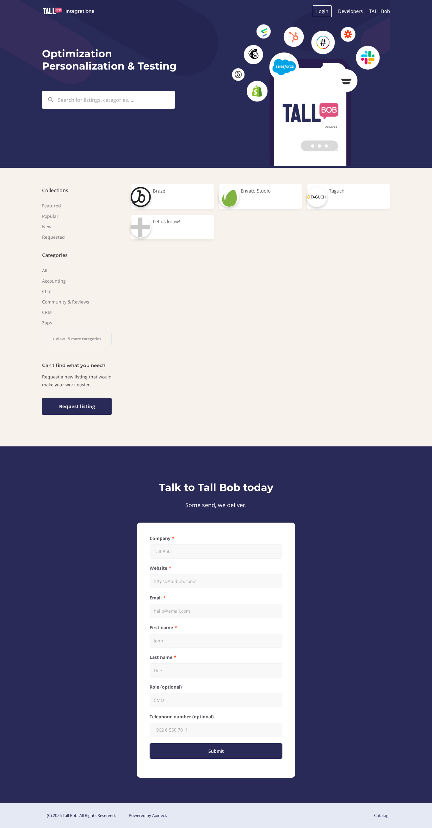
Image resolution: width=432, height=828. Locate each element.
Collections (55, 190)
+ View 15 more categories (76, 338)
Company (160, 538)
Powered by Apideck (148, 815)
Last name (161, 657)
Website (158, 568)
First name (161, 627)
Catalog (381, 815)
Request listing (77, 406)
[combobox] (108, 100)
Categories (55, 255)
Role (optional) (166, 687)
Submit (216, 751)
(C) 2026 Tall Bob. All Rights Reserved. (81, 815)
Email (156, 598)
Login (322, 11)
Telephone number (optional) (182, 717)
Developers (350, 11)
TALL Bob (379, 11)
